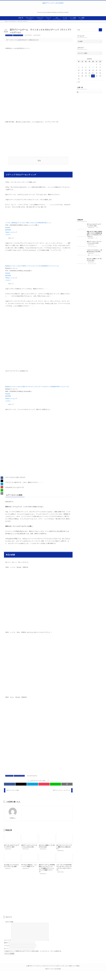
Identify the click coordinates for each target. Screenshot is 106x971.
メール (7, 945)
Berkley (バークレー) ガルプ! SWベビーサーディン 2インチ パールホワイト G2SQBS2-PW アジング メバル (37, 386)
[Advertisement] (38, 140)
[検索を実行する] (100, 29)
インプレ (62, 965)
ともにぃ (13, 818)
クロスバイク (45, 965)
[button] (9, 784)
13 (89, 70)
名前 (6, 942)
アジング (53, 965)
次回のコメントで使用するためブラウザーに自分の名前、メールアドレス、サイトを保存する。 (33, 951)
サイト (6, 948)
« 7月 (78, 82)
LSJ (58, 965)
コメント (7, 940)
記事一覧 (29, 965)
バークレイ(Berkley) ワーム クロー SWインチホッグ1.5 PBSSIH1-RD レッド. (28, 222)
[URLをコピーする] (67, 784)
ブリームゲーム (9, 35)
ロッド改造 (69, 965)
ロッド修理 (76, 965)
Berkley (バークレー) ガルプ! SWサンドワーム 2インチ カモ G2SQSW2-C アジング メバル (32, 266)
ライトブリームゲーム (18, 35)
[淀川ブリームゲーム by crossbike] (53, 6)
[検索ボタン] (87, 18)
